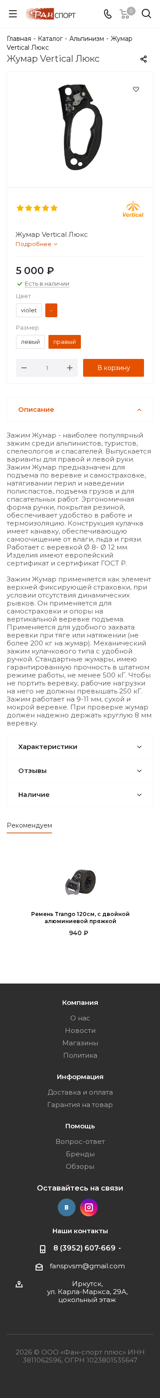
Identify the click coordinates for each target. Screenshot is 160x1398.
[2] (29, 208)
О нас (80, 1018)
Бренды (80, 1154)
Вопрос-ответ (80, 1141)
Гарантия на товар (80, 1104)
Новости (80, 1030)
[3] (37, 208)
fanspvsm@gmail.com (87, 1266)
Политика (80, 1055)
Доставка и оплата (80, 1092)
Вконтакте (67, 1207)
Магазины (80, 1043)
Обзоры (80, 1166)
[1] (20, 208)
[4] (46, 208)
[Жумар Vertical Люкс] (80, 127)
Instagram (89, 1207)
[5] (54, 208)
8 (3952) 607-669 (84, 1248)
